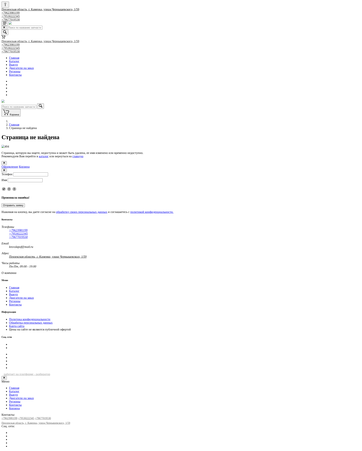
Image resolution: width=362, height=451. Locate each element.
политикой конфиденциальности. (151, 212)
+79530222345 (11, 16)
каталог (44, 156)
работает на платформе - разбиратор (27, 374)
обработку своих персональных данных (81, 212)
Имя (4, 180)
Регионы (14, 71)
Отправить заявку (13, 205)
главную (77, 156)
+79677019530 (11, 19)
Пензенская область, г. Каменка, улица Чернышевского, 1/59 (40, 9)
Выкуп (13, 64)
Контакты (15, 74)
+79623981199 (11, 12)
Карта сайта (16, 326)
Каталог (14, 61)
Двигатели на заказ (21, 68)
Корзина (24, 166)
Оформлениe (10, 166)
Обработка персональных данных (31, 322)
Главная (14, 57)
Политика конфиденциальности (29, 319)
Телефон (7, 174)
